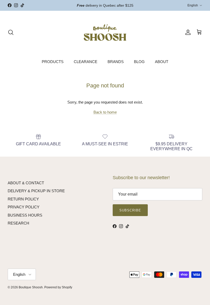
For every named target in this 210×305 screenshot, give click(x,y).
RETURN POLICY (23, 199)
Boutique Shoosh (31, 287)
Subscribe (130, 210)
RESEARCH (18, 223)
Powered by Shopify (58, 287)
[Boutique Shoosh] (105, 32)
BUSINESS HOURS (25, 215)
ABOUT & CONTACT (26, 183)
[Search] (11, 32)
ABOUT (161, 61)
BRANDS (116, 61)
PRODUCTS (53, 61)
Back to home (105, 112)
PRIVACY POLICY (23, 207)
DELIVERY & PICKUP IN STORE (36, 191)
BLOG (139, 61)
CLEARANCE (85, 61)
